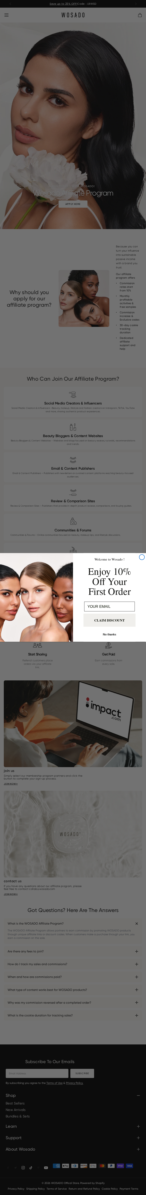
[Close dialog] (142, 557)
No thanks (109, 634)
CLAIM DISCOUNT (109, 620)
